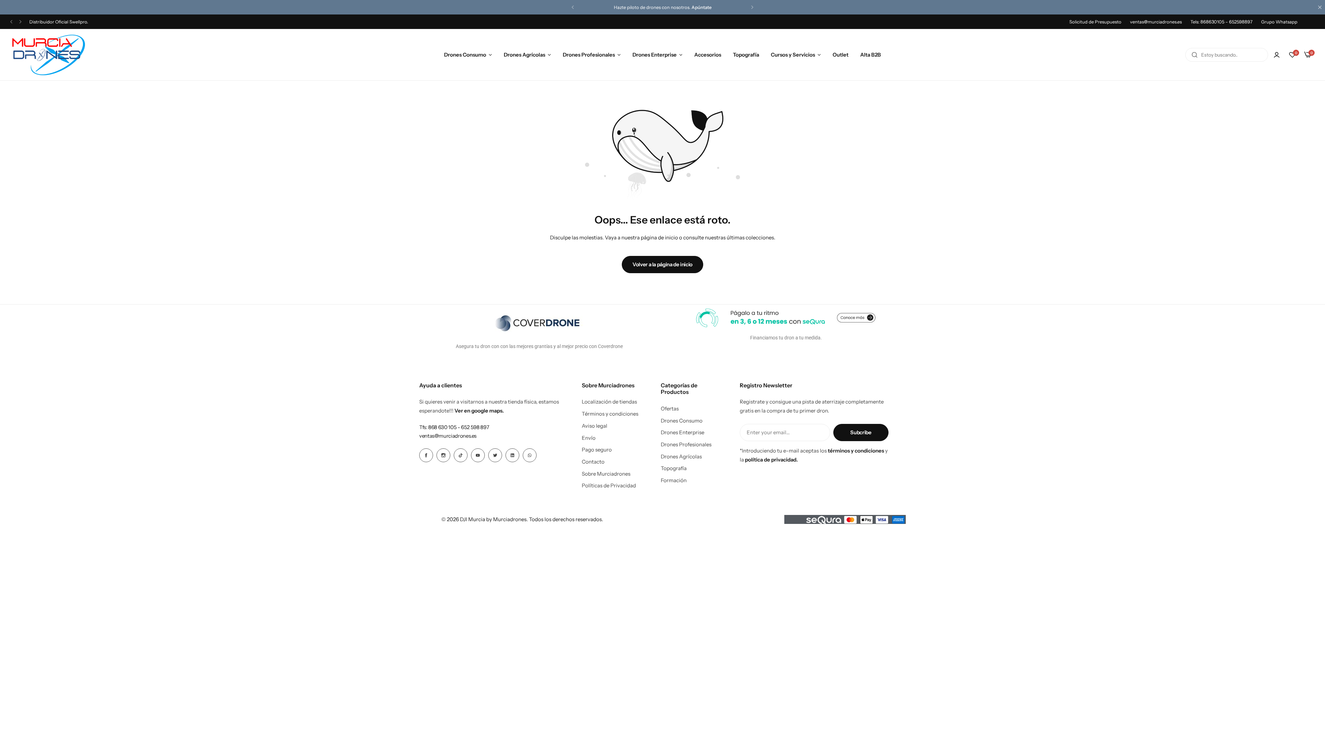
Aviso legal (594, 426)
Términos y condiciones (610, 414)
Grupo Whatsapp (1279, 21)
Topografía (746, 54)
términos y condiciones (856, 450)
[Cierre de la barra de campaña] (1320, 7)
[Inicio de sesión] (1277, 55)
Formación (674, 480)
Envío (589, 438)
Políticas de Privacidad (609, 486)
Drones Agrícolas (524, 54)
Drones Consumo (465, 54)
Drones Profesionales (589, 54)
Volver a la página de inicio (662, 264)
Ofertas (670, 409)
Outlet (840, 54)
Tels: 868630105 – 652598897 (1221, 21)
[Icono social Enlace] (426, 455)
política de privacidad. (771, 459)
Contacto (593, 462)
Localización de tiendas (609, 402)
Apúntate (701, 7)
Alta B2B (870, 54)
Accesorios (707, 54)
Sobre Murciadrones (606, 474)
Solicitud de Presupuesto (1095, 21)
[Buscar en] (1194, 55)
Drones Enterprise (654, 54)
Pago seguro (597, 450)
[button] (573, 7)
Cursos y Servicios (793, 54)
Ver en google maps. (479, 410)
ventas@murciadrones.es (1156, 21)
